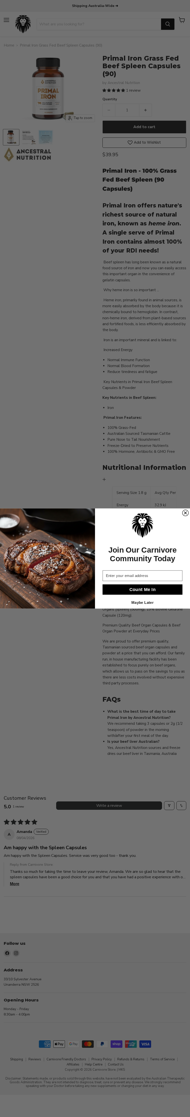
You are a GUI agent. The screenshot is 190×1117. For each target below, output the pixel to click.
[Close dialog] (185, 513)
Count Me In (142, 589)
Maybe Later (142, 602)
